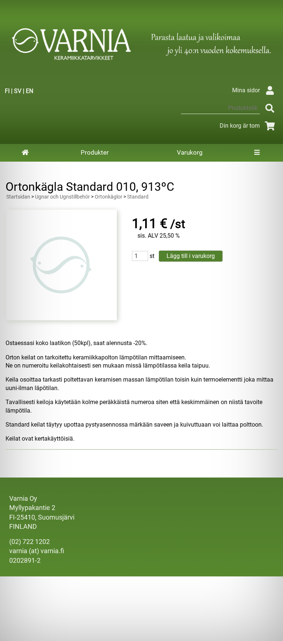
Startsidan (18, 197)
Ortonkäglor (108, 197)
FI (7, 90)
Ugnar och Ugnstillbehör (62, 197)
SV (17, 90)
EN (29, 90)
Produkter (95, 152)
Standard (138, 197)
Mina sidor (246, 90)
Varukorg (190, 152)
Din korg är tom (240, 125)
